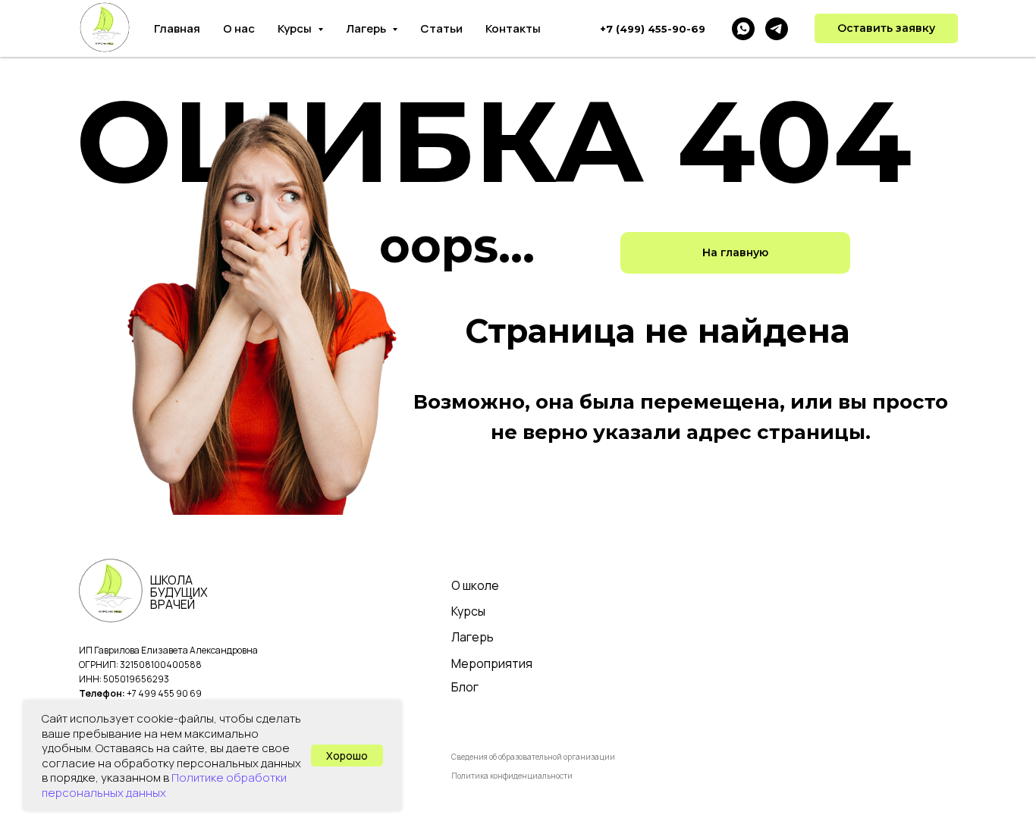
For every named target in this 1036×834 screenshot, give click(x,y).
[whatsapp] (743, 28)
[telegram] (776, 28)
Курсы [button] (296, 28)
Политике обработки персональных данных (164, 785)
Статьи (441, 28)
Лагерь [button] (367, 28)
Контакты (513, 28)
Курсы (468, 611)
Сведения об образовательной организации (533, 756)
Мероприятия (491, 663)
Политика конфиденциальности (512, 775)
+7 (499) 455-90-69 (652, 29)
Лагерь (472, 637)
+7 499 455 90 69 (164, 693)
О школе (475, 585)
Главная (177, 28)
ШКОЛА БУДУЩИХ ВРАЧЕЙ (179, 592)
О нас (239, 28)
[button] (886, 29)
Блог (465, 687)
